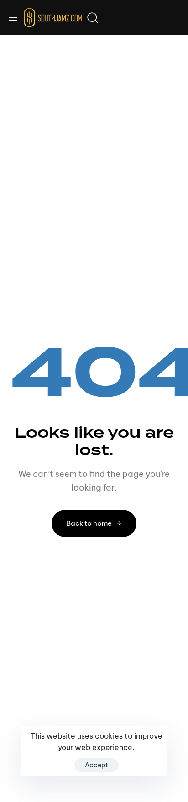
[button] (16, 17)
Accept (96, 765)
